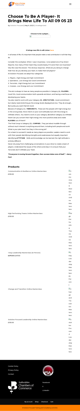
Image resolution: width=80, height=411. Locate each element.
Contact (11, 374)
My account (28, 402)
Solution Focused (16, 25)
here (52, 50)
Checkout (44, 402)
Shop (37, 402)
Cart (51, 402)
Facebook (46, 382)
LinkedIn (45, 390)
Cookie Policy (13, 366)
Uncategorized (40, 25)
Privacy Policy (13, 370)
